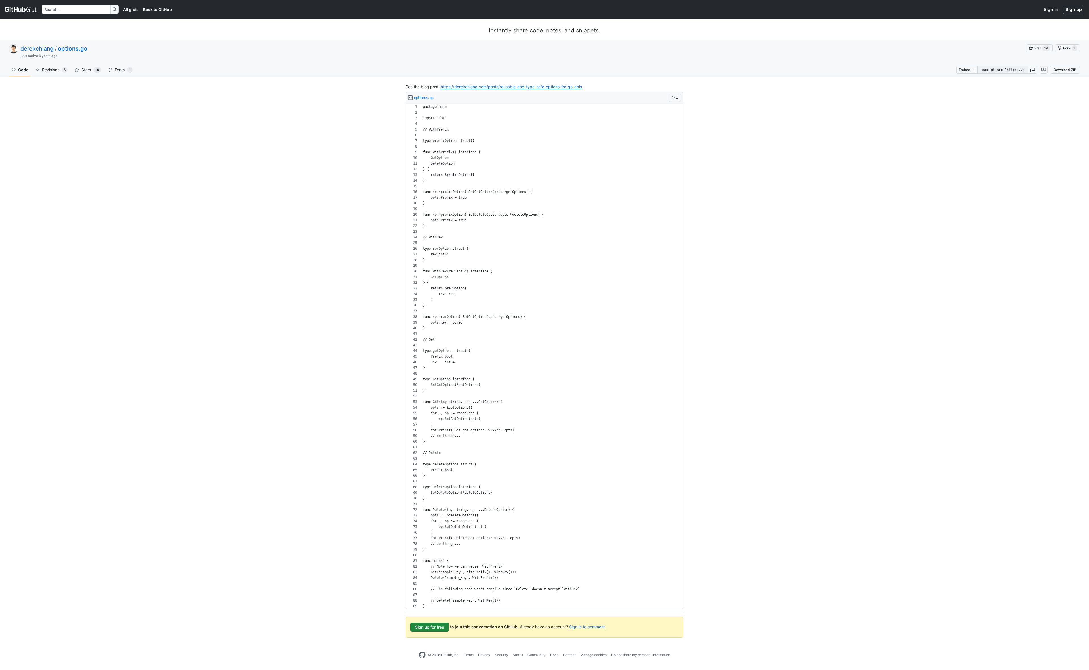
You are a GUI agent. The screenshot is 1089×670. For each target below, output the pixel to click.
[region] (544, 356)
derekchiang (37, 48)
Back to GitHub (157, 9)
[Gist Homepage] (21, 9)
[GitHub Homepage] (422, 655)
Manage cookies (593, 655)
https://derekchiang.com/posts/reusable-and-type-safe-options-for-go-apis (511, 86)
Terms (469, 655)
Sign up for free (429, 627)
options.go (72, 48)
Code (23, 69)
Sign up (1073, 9)
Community (536, 655)
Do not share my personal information (640, 655)
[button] (1032, 70)
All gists (131, 9)
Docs (554, 655)
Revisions (54, 69)
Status (518, 655)
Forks (123, 69)
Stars (90, 69)
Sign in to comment (587, 626)
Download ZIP (1065, 70)
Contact (569, 655)
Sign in (1051, 9)
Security (501, 655)
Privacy (484, 655)
